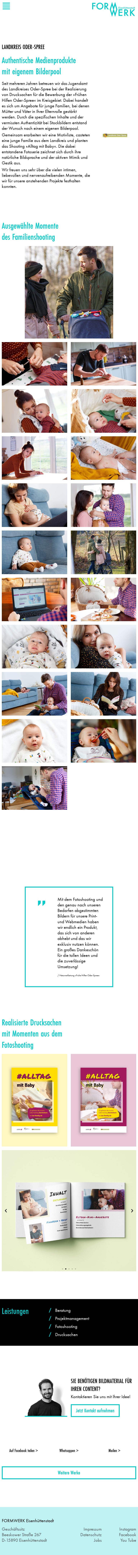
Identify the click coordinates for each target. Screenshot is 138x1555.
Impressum (93, 1529)
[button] (62, 336)
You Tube (128, 1540)
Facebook (127, 1535)
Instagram (127, 1529)
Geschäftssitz (13, 1529)
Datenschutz (91, 1535)
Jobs (98, 1540)
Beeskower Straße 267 (21, 1535)
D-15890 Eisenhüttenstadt (24, 1540)
